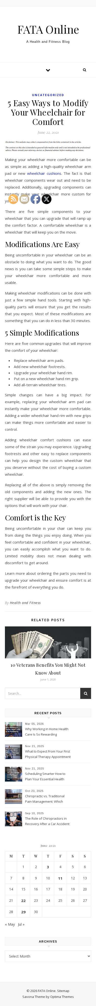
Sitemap (63, 991)
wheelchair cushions (44, 173)
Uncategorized (48, 95)
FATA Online (48, 29)
